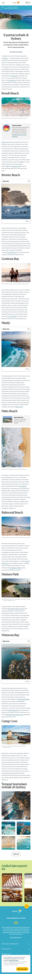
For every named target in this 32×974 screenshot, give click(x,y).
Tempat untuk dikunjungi (12, 7)
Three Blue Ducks (11, 252)
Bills (7, 166)
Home (2, 7)
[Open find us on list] (29, 949)
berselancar (12, 80)
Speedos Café (16, 166)
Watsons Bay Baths (23, 699)
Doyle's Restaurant (13, 710)
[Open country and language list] (29, 944)
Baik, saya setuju (22, 969)
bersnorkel (14, 76)
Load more (16, 854)
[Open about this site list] (29, 954)
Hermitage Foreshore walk (15, 608)
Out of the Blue (12, 316)
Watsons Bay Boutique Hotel (14, 714)
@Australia (6, 181)
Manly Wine (19, 407)
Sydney (5, 58)
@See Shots (6, 329)
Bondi (3, 142)
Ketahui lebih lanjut (13, 960)
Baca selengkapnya (15, 937)
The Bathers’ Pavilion (15, 568)
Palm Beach (23, 486)
